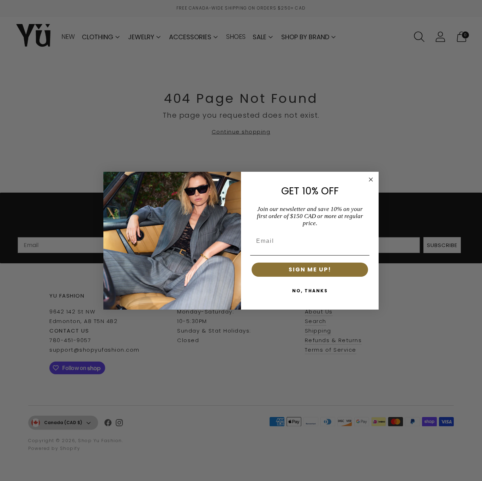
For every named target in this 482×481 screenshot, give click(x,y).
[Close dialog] (371, 179)
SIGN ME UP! (310, 269)
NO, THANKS (310, 291)
